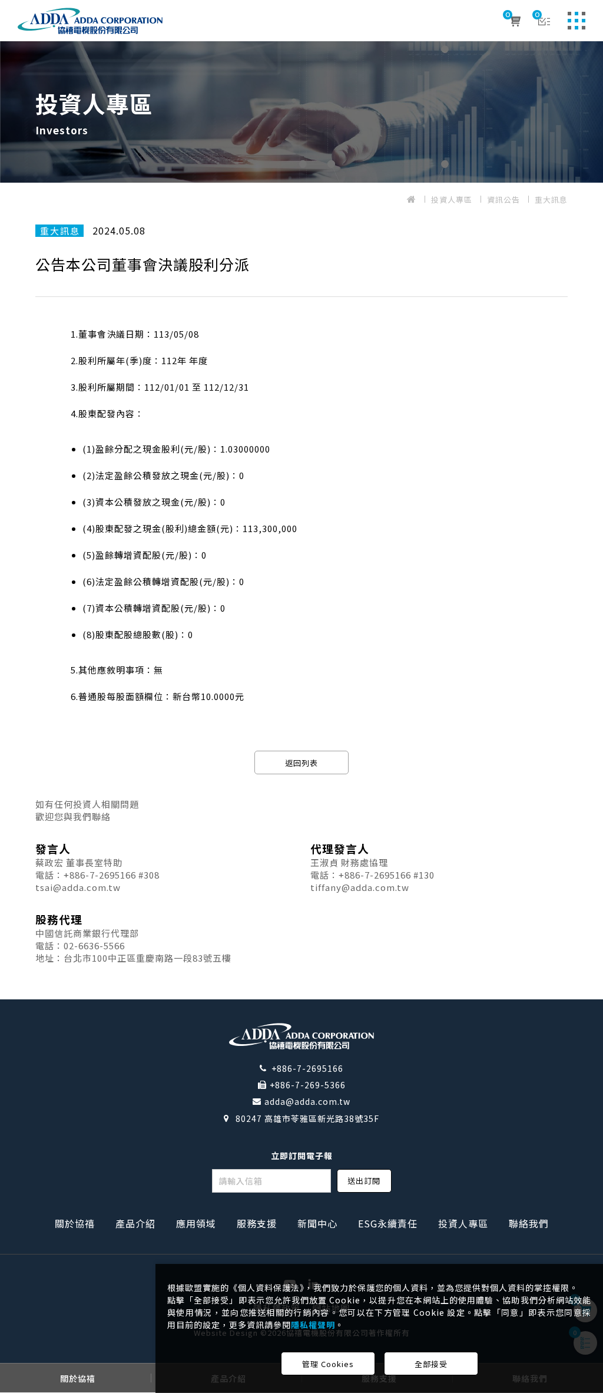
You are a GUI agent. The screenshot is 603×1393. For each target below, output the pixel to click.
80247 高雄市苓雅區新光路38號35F (307, 1118)
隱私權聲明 (313, 1325)
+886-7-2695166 (307, 1068)
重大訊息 (551, 199)
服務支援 (257, 1223)
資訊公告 (503, 199)
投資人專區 (451, 199)
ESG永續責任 (388, 1223)
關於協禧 (75, 1223)
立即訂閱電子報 (302, 1155)
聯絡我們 (529, 1223)
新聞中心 (317, 1223)
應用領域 (196, 1223)
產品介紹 (135, 1223)
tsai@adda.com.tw (78, 887)
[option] (301, 112)
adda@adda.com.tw (307, 1101)
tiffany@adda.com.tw (359, 887)
